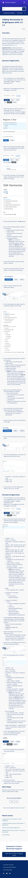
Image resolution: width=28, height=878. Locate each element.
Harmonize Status (7, 869)
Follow (23, 28)
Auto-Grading (5, 834)
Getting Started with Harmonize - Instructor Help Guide (13, 831)
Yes (12, 801)
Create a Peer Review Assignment (11, 827)
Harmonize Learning (8, 864)
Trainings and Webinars (9, 13)
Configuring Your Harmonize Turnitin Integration (12, 819)
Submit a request (20, 807)
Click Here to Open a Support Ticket (14, 854)
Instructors (20, 13)
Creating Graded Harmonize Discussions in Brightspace (13, 824)
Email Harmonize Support (9, 867)
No (16, 801)
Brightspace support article (9, 54)
